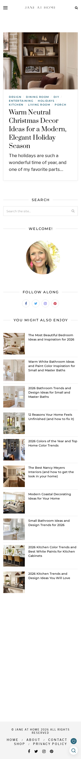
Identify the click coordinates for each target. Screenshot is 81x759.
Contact (57, 740)
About (33, 740)
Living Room (39, 104)
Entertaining (21, 100)
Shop (19, 744)
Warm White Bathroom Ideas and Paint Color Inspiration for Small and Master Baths (51, 366)
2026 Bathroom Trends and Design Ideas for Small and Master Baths (49, 392)
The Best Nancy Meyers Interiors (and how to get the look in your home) (51, 472)
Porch (61, 104)
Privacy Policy (50, 744)
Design (15, 96)
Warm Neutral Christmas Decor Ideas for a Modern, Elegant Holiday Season (38, 129)
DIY (56, 96)
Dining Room (37, 96)
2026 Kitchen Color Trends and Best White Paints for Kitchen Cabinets (52, 551)
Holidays (46, 100)
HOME (13, 740)
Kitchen (16, 104)
